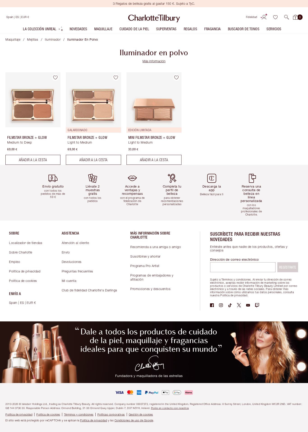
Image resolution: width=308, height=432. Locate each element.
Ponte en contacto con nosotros (170, 407)
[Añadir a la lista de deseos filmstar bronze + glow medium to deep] (55, 77)
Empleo (14, 262)
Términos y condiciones (79, 414)
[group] (55, 193)
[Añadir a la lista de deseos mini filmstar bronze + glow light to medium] (176, 77)
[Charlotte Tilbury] (154, 17)
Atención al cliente (75, 243)
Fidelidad (251, 17)
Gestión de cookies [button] (141, 414)
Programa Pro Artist (144, 266)
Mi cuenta (69, 281)
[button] (286, 17)
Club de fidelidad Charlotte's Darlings (89, 290)
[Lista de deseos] (275, 17)
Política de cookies (23, 281)
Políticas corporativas (111, 414)
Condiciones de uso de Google (134, 420)
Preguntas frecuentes (77, 271)
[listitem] (43, 30)
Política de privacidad (24, 271)
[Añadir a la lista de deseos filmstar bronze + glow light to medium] (116, 77)
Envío (66, 252)
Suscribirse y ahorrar (145, 256)
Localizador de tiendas (25, 243)
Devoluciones (72, 262)
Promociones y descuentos (150, 289)
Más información (154, 61)
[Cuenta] (264, 17)
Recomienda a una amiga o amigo (155, 247)
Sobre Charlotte (20, 252)
